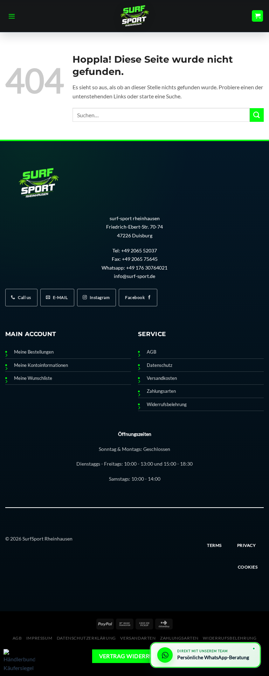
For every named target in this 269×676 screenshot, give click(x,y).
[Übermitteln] (257, 115)
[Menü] (11, 16)
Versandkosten (162, 378)
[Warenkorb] (257, 16)
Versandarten (138, 638)
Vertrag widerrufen (132, 656)
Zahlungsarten (161, 391)
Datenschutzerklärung (86, 638)
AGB (151, 352)
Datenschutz (159, 365)
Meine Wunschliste (33, 378)
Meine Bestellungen (34, 352)
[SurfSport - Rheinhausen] (134, 16)
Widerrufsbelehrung (167, 404)
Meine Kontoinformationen (41, 365)
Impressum (39, 638)
